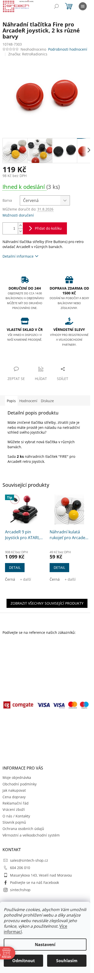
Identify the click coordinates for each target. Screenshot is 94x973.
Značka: (27, 54)
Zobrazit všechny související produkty (47, 603)
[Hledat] (56, 6)
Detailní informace (18, 256)
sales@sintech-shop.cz (29, 860)
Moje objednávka (17, 777)
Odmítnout (23, 960)
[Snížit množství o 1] (20, 231)
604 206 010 (20, 867)
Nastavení (45, 944)
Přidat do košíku (48, 228)
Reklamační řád (16, 803)
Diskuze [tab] (47, 400)
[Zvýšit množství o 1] (20, 225)
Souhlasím (66, 960)
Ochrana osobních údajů (23, 828)
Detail (15, 567)
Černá (10, 579)
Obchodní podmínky (20, 784)
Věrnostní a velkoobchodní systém (31, 835)
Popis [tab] (11, 400)
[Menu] (83, 6)
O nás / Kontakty (16, 816)
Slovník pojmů (14, 822)
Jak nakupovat (14, 790)
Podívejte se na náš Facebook (34, 882)
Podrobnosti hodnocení (67, 49)
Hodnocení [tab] (28, 400)
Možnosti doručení (18, 215)
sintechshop (20, 889)
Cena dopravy (14, 796)
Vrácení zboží (14, 809)
